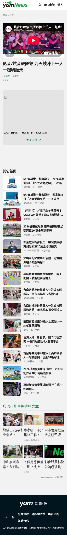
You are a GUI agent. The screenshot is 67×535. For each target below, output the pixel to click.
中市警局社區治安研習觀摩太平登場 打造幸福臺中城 (54, 433)
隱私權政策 (38, 514)
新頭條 (6, 75)
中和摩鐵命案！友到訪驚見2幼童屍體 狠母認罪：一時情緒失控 (13, 464)
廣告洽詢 (53, 514)
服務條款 (23, 514)
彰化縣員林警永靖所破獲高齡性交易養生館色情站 (54, 464)
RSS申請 (49, 5)
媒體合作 (23, 521)
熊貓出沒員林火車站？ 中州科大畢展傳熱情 (12, 433)
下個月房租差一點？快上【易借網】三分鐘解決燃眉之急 (33, 464)
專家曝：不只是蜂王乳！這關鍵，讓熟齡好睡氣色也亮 (33, 433)
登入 (60, 5)
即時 (11, 15)
